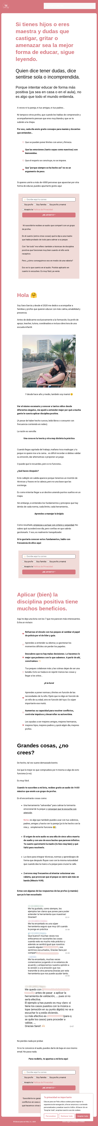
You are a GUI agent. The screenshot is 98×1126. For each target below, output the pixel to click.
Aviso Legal (66, 1122)
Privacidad (74, 1122)
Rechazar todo (67, 1116)
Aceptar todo (82, 1116)
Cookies (82, 1122)
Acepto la (38, 209)
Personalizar (51, 1116)
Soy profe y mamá (57, 204)
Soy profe (28, 204)
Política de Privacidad (43, 209)
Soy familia (41, 204)
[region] (67, 1107)
